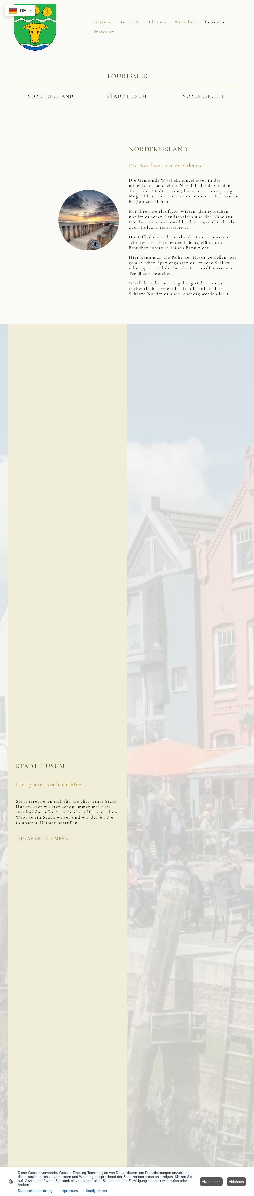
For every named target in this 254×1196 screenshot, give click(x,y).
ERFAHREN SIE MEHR (43, 838)
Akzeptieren (211, 1182)
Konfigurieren (96, 1191)
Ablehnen (236, 1182)
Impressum (69, 1191)
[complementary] (20, 11)
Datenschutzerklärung (35, 1191)
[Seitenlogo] (35, 27)
